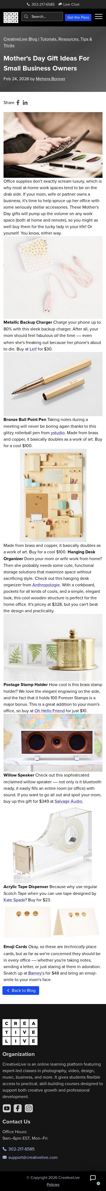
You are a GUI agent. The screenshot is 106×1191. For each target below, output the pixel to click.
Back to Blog (23, 990)
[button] (93, 1178)
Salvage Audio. (69, 801)
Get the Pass (78, 17)
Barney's (36, 973)
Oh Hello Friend (50, 711)
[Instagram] (28, 1108)
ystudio (58, 433)
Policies (53, 1184)
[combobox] (42, 16)
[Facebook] (17, 1108)
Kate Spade (14, 900)
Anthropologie (46, 585)
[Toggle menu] (98, 16)
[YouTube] (6, 1108)
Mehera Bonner (50, 79)
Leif (33, 349)
